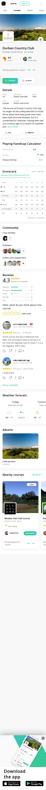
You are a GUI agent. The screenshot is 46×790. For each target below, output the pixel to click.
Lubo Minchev (19, 360)
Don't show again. (23, 788)
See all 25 (36, 474)
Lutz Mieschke (20, 324)
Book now (30, 533)
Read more (13, 126)
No (34, 70)
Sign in (13, 4)
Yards (34, 171)
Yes (28, 70)
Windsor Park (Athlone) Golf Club (15, 175)
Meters (40, 171)
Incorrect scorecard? (36, 218)
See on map (28, 52)
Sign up (25, 4)
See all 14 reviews (10, 385)
